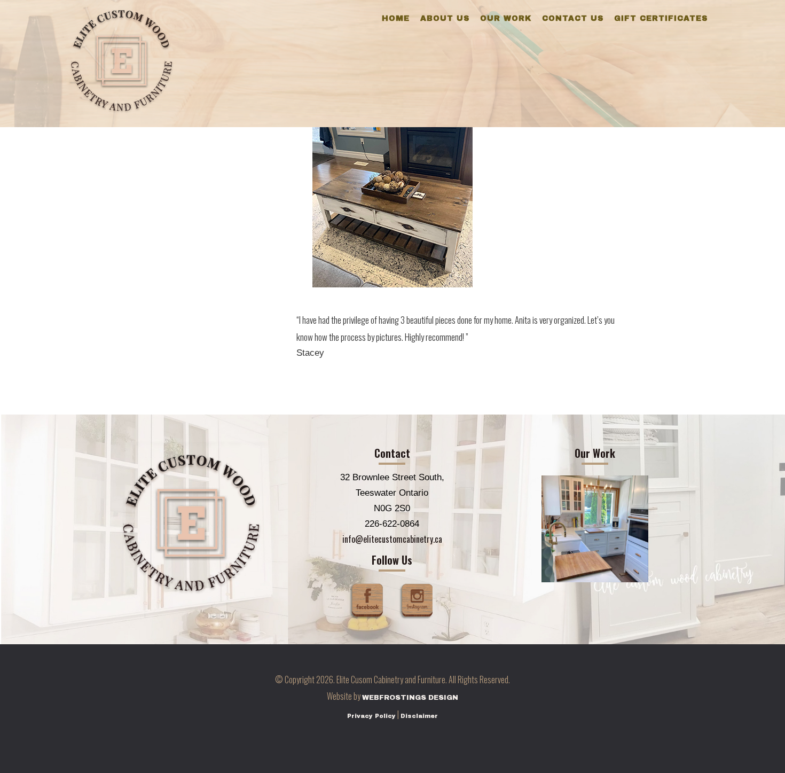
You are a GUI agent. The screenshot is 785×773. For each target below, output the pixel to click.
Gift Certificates (661, 18)
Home (396, 18)
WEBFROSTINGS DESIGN (410, 697)
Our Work (505, 18)
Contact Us (572, 18)
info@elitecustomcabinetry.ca (392, 539)
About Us (444, 18)
